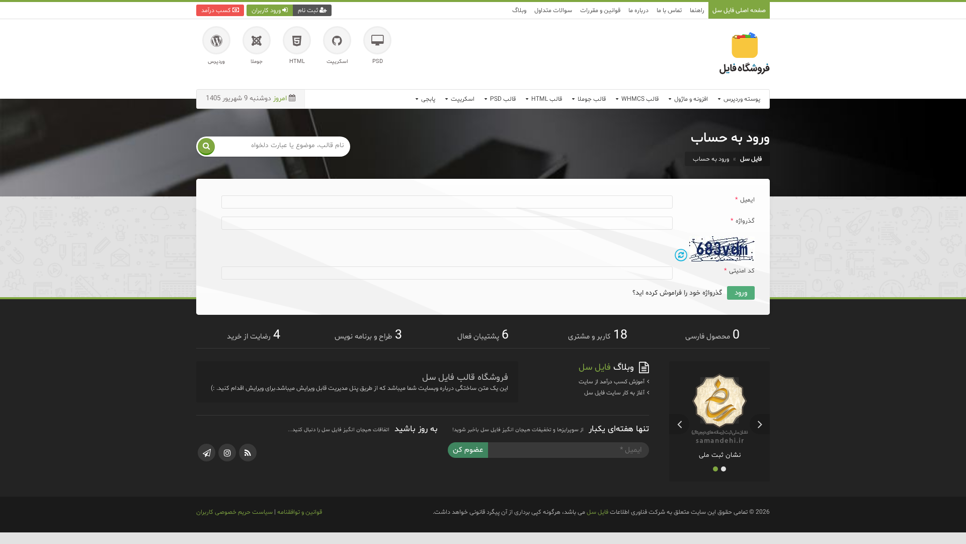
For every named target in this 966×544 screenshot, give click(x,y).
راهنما (697, 10)
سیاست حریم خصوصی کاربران (234, 512)
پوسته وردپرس (741, 99)
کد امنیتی (739, 271)
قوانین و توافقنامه (299, 512)
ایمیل (745, 200)
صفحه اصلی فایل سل (739, 10)
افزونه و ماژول (690, 99)
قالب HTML (546, 99)
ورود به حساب (711, 159)
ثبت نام (308, 10)
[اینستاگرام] (227, 452)
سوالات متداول (553, 10)
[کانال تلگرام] (206, 452)
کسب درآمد (216, 10)
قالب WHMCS (639, 99)
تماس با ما (669, 10)
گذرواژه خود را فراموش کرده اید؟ (677, 293)
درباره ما (638, 10)
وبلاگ (519, 10)
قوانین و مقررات (600, 10)
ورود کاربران (267, 10)
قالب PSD (502, 99)
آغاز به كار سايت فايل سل (615, 393)
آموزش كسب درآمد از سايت (612, 382)
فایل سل (597, 512)
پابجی (427, 99)
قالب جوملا (591, 99)
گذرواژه (743, 221)
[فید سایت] (248, 452)
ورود (741, 293)
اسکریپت (461, 99)
